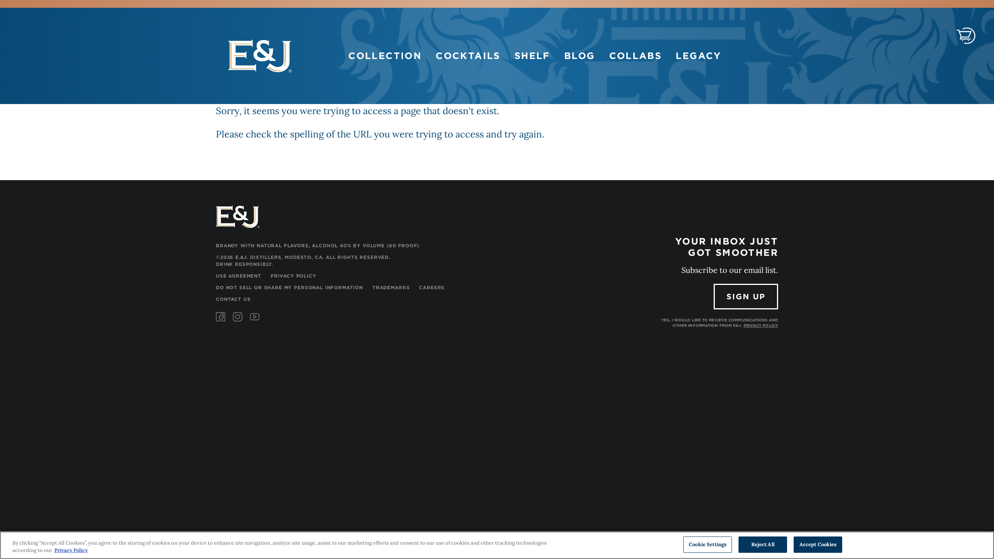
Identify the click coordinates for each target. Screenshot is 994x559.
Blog (579, 55)
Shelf (532, 55)
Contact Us (233, 299)
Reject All (763, 544)
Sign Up (745, 296)
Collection (385, 55)
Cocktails (468, 55)
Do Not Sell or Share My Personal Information (289, 287)
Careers (432, 287)
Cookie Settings (707, 544)
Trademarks (391, 287)
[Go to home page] (260, 56)
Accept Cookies (818, 544)
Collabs (635, 55)
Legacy (698, 55)
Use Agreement (238, 276)
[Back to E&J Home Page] (332, 216)
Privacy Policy (293, 276)
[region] (497, 545)
